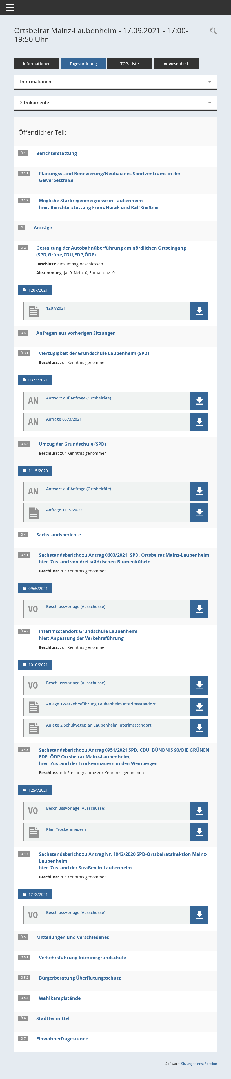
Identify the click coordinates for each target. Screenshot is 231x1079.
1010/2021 (38, 664)
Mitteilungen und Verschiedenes (72, 937)
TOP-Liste (129, 63)
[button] (199, 311)
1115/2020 (38, 470)
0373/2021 (38, 380)
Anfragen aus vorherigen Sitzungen (76, 333)
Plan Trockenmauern (66, 829)
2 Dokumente (34, 102)
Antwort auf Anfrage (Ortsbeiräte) (78, 398)
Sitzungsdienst (199, 1063)
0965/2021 (38, 588)
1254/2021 (38, 790)
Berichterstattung (56, 153)
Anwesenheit (176, 63)
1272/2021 (38, 894)
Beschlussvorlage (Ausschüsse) (75, 606)
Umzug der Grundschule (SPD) (72, 444)
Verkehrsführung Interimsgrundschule (82, 957)
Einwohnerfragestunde (62, 1039)
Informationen (37, 63)
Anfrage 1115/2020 (64, 510)
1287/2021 (38, 290)
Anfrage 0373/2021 (64, 419)
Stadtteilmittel (53, 1018)
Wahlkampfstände (60, 998)
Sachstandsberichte (58, 535)
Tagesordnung (83, 63)
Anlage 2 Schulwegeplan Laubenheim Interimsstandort (99, 725)
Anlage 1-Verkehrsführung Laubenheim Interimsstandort (101, 704)
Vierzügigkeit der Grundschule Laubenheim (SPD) (94, 353)
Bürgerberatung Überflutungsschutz (80, 978)
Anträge (43, 228)
